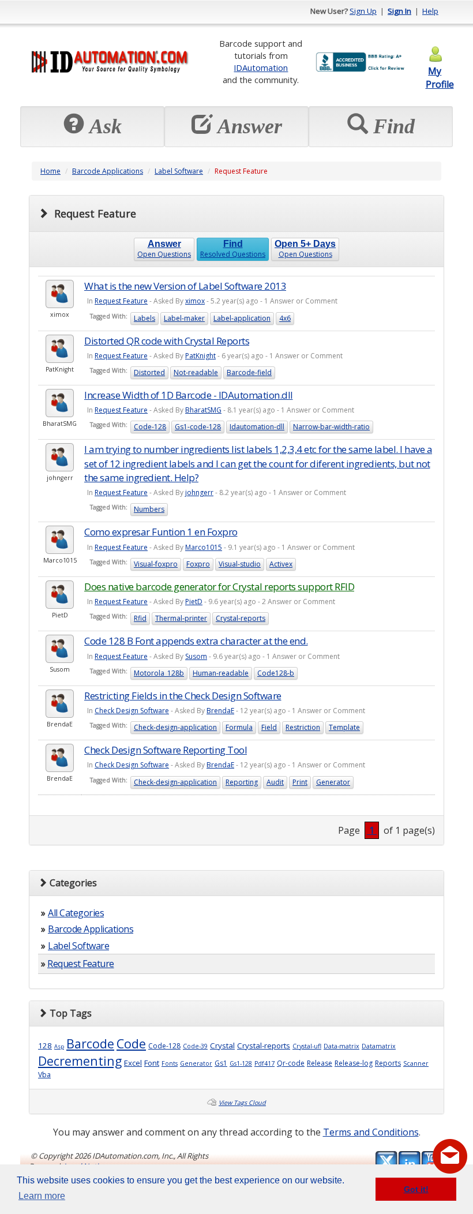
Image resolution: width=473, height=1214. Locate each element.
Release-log (354, 1063)
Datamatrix (379, 1046)
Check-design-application (175, 727)
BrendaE (220, 710)
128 (45, 1045)
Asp (59, 1046)
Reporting (242, 782)
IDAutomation (261, 67)
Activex (280, 564)
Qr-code (291, 1063)
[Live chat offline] (450, 1156)
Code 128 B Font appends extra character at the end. (196, 640)
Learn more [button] (41, 1196)
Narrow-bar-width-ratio (331, 427)
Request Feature (121, 301)
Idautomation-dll (257, 427)
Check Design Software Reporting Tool (165, 749)
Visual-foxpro (156, 564)
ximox (195, 301)
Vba (44, 1075)
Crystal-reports (240, 618)
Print (299, 782)
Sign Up (363, 11)
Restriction (303, 727)
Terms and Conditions (371, 1132)
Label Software (179, 171)
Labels (144, 318)
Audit (275, 782)
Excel (133, 1063)
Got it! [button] (416, 1189)
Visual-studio (240, 564)
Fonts (170, 1063)
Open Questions (164, 249)
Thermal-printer (181, 618)
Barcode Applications (107, 171)
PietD (193, 601)
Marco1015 (203, 547)
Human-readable (221, 673)
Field (269, 727)
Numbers (149, 509)
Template (344, 727)
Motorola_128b (159, 673)
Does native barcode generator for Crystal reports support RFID (219, 586)
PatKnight (200, 356)
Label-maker (184, 318)
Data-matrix (341, 1046)
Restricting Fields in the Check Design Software (182, 695)
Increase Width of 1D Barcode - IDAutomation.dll (188, 395)
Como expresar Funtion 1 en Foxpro (161, 531)
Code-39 (195, 1046)
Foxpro (198, 564)
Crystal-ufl (306, 1046)
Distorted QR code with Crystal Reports (166, 340)
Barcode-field (249, 372)
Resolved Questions (232, 249)
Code (131, 1043)
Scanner (416, 1063)
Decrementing (80, 1060)
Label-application (242, 318)
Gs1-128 (241, 1063)
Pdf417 (264, 1063)
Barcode (90, 1043)
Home (50, 171)
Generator (333, 782)
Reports (388, 1063)
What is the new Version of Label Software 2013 (185, 286)
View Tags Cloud (242, 1103)
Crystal (222, 1045)
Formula (239, 727)
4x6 (285, 318)
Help (430, 11)
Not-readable (196, 372)
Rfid (140, 618)
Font (151, 1063)
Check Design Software (132, 710)
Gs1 (221, 1063)
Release (319, 1063)
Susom (196, 656)
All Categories (76, 912)
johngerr (199, 492)
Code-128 (150, 427)
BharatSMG (203, 410)
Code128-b (275, 673)
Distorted (149, 372)
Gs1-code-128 (198, 427)
